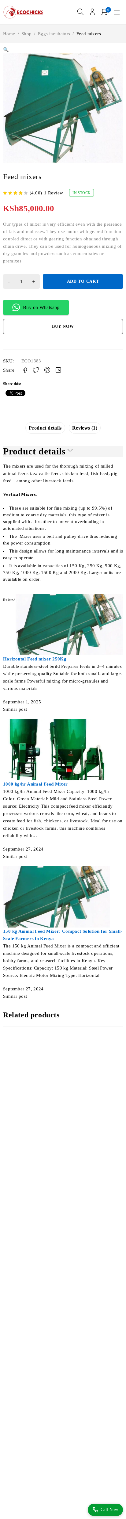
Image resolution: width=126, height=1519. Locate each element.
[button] (6, 49)
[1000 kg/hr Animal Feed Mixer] (56, 722)
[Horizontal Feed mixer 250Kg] (69, 597)
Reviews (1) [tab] (84, 427)
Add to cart (83, 281)
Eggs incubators (54, 33)
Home (9, 33)
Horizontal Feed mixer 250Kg (34, 658)
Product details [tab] (45, 427)
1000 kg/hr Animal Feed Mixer (35, 784)
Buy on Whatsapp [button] (41, 307)
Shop (26, 33)
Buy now (63, 326)
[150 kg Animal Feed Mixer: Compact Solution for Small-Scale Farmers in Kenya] (56, 869)
